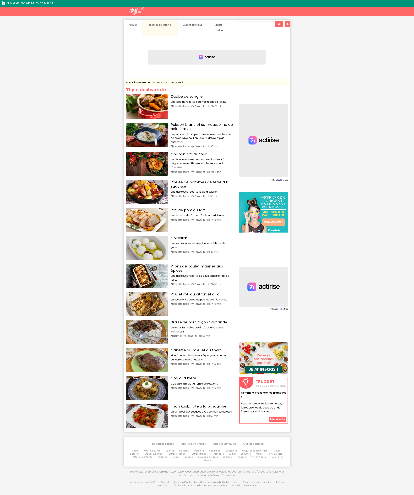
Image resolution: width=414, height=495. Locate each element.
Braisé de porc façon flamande (199, 322)
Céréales (199, 450)
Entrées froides (200, 453)
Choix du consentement (244, 485)
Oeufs (259, 453)
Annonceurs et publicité (142, 482)
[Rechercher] (279, 24)
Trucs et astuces (252, 444)
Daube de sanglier (187, 96)
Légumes (246, 453)
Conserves (231, 450)
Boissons (184, 450)
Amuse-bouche (152, 450)
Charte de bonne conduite (257, 482)
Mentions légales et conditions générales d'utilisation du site (206, 482)
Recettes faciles (163, 444)
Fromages (218, 453)
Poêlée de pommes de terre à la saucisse (200, 184)
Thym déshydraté (173, 82)
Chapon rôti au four (189, 154)
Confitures (214, 450)
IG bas (232, 453)
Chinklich (179, 238)
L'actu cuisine (219, 27)
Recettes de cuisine (159, 25)
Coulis (277, 450)
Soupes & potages (208, 457)
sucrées (227, 457)
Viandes (241, 457)
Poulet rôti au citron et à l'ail (196, 294)
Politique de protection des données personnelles (200, 485)
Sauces (189, 457)
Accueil (133, 25)
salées (176, 457)
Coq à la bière (183, 378)
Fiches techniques (224, 444)
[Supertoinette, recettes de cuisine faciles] (136, 11)
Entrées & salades (154, 453)
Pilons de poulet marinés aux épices (197, 268)
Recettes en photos (149, 82)
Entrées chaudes (178, 453)
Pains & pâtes (275, 453)
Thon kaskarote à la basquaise (198, 406)
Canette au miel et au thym (196, 350)
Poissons (162, 457)
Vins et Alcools (258, 457)
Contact (165, 482)
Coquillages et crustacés (255, 450)
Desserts (134, 453)
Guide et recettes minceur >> (30, 3)
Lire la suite (277, 419)
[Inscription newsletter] (263, 358)
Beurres (170, 450)
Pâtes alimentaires (142, 457)
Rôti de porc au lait (188, 210)
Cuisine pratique (193, 25)
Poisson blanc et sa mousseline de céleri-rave (202, 126)
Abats (135, 450)
